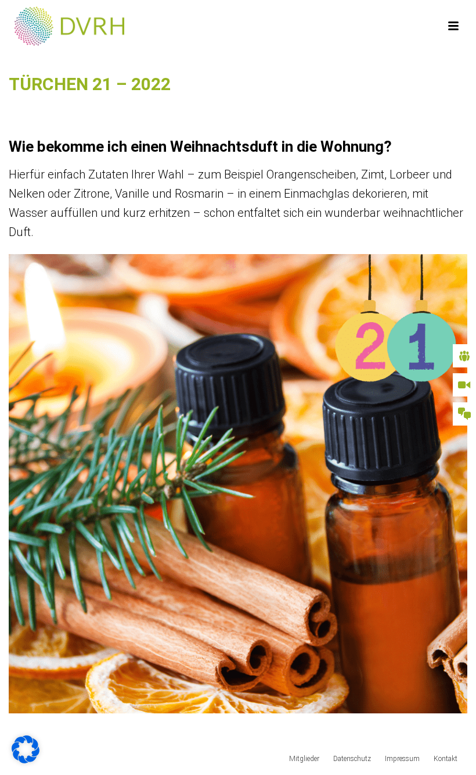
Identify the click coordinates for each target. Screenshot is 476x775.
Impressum (402, 759)
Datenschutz (352, 759)
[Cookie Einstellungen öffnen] (25, 759)
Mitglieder (304, 759)
